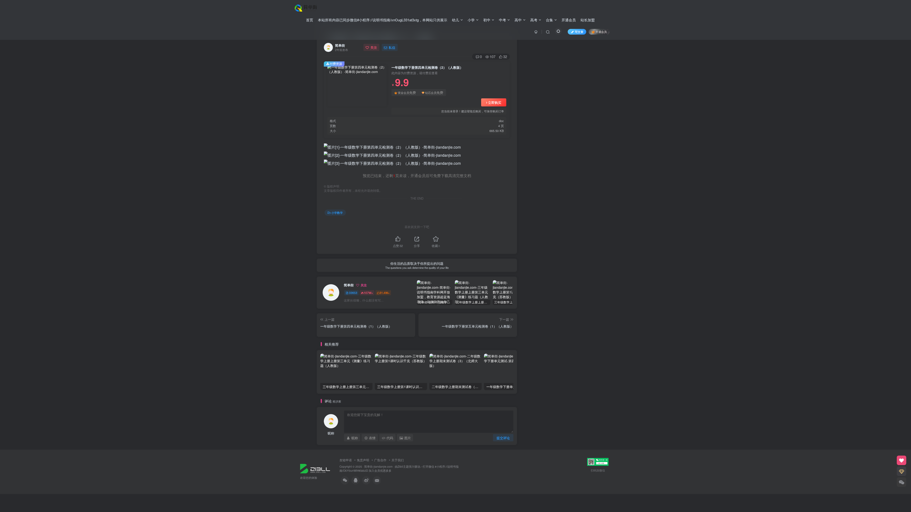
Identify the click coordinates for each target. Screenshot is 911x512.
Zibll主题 (403, 466)
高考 (533, 19)
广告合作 (380, 460)
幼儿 (455, 19)
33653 (353, 293)
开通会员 (569, 19)
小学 (471, 19)
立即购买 (494, 102)
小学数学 (337, 212)
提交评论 (503, 437)
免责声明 (363, 460)
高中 (518, 19)
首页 (309, 19)
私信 (392, 47)
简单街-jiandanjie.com (378, 466)
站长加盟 (588, 19)
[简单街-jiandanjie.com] (306, 7)
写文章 (579, 32)
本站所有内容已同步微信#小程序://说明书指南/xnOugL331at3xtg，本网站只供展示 (382, 19)
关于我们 (397, 460)
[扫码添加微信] (901, 482)
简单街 (340, 45)
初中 (486, 19)
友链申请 (345, 460)
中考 (502, 19)
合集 (549, 19)
